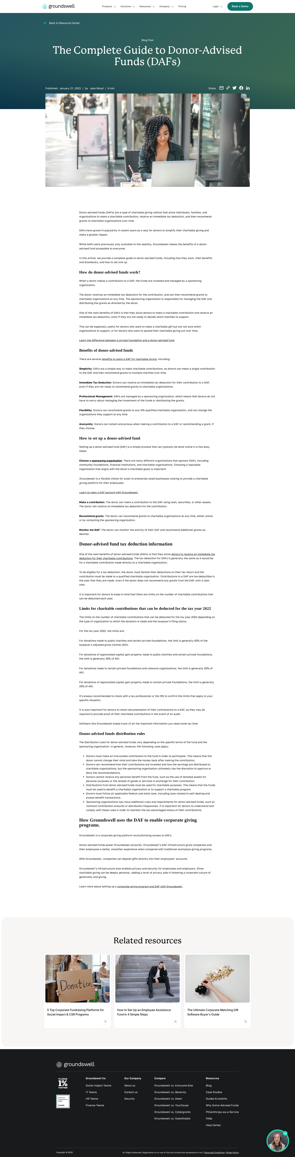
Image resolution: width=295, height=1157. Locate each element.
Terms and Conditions (214, 1152)
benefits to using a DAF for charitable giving (129, 359)
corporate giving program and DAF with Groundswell (149, 886)
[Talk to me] (277, 1140)
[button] (109, 6)
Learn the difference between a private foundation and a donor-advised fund (126, 340)
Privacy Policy (232, 1152)
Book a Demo (240, 6)
